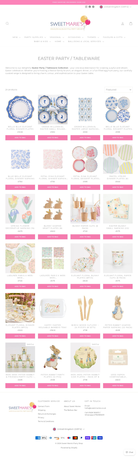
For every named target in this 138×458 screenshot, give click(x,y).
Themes (92, 37)
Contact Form (44, 406)
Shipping (42, 410)
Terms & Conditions (46, 421)
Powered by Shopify (69, 448)
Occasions (74, 37)
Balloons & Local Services (85, 41)
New (16, 37)
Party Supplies (34, 37)
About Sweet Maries (72, 406)
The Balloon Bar (70, 410)
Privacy (41, 418)
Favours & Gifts (113, 37)
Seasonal (56, 37)
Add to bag (20, 138)
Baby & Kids (41, 41)
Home (58, 41)
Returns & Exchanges (47, 414)
